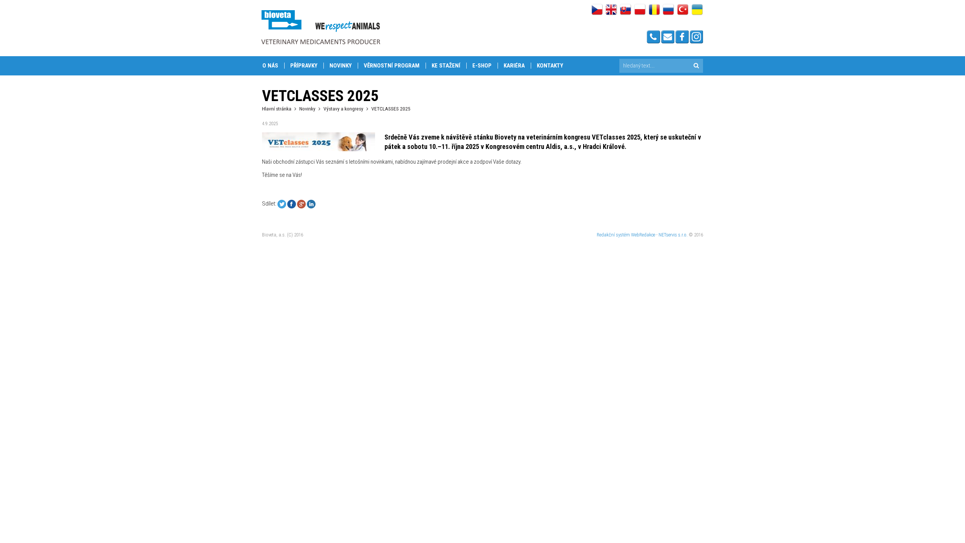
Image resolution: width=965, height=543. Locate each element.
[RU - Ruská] (668, 10)
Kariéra (514, 65)
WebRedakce (643, 235)
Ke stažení (446, 65)
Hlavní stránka (276, 109)
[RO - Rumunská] (654, 10)
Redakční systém (613, 235)
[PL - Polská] (640, 10)
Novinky (340, 65)
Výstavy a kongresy (343, 109)
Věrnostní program (392, 65)
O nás (270, 65)
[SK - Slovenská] (625, 10)
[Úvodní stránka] (320, 27)
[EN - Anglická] (611, 10)
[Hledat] (696, 66)
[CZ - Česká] (597, 10)
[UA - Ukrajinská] (697, 10)
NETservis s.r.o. (673, 235)
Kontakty (550, 65)
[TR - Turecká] (683, 10)
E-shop (482, 65)
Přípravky (303, 65)
